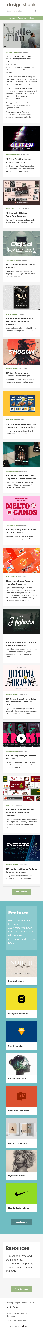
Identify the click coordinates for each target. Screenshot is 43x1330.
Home (9, 1313)
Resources (22, 18)
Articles (12, 18)
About (31, 18)
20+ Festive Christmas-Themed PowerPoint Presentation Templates (20, 812)
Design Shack (21, 5)
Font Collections (12, 260)
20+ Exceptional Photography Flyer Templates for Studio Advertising (19, 321)
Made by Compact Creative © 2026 (20, 1303)
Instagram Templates (18, 1013)
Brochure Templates (17, 1143)
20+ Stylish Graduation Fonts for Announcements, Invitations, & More (21, 702)
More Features (21, 1222)
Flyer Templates (11, 314)
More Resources (21, 1289)
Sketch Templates (16, 1046)
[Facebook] (10, 1307)
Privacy (23, 1321)
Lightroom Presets (12, 52)
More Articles (21, 892)
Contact (16, 1321)
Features (23, 1313)
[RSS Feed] (17, 1307)
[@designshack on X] (7, 1307)
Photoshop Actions (13, 155)
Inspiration (9, 805)
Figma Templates (11, 576)
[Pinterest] (14, 1307)
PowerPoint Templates (14, 209)
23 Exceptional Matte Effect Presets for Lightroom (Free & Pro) (19, 59)
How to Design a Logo (18, 1208)
